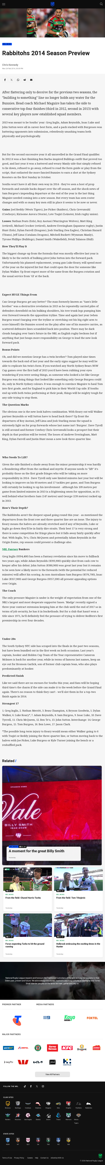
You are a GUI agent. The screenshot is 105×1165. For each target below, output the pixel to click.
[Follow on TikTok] (25, 1086)
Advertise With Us (57, 1158)
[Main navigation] (3, 4)
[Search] (101, 4)
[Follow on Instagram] (43, 1086)
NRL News (7, 44)
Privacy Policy (19, 1158)
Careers (30, 1158)
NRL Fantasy (10, 549)
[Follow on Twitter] (37, 1086)
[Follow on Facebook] (31, 1086)
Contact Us (44, 1158)
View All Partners (53, 1074)
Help (36, 1158)
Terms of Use (7, 1158)
